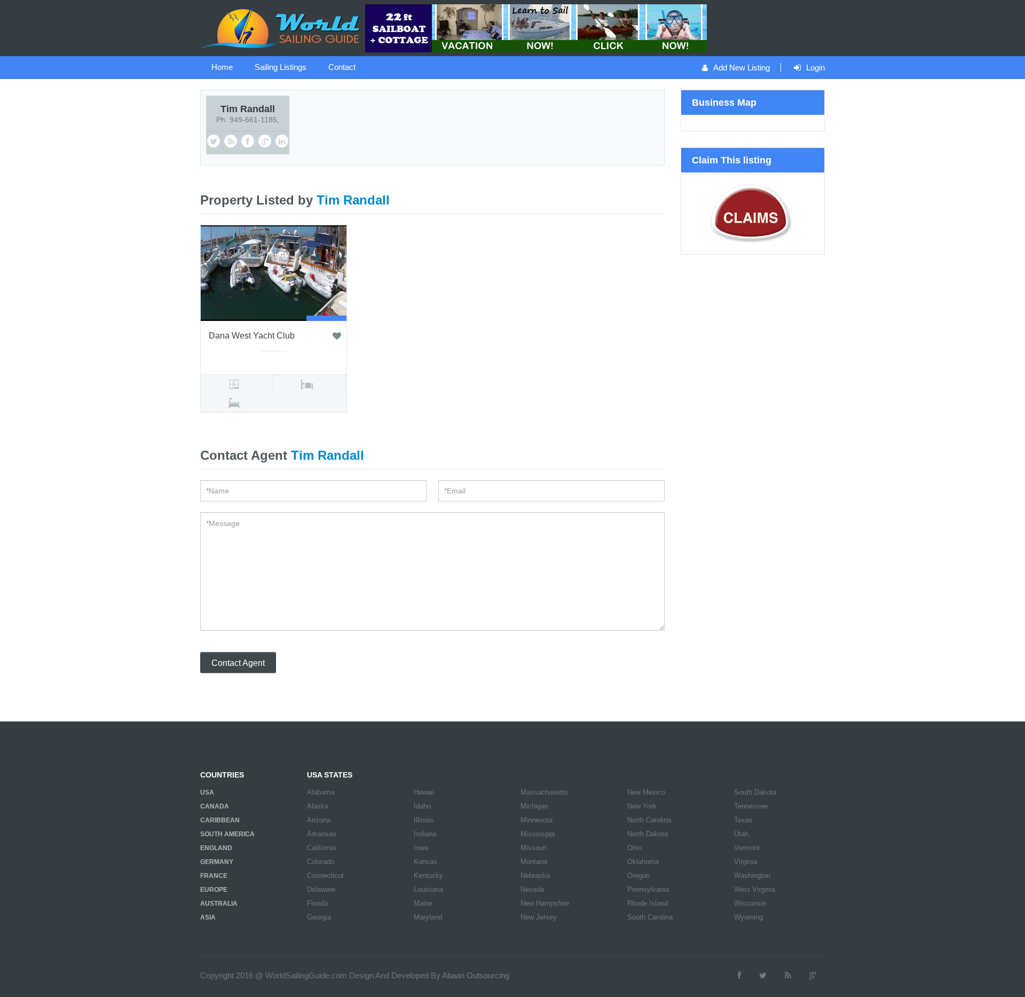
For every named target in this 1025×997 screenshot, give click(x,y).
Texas (743, 820)
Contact (342, 67)
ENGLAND (216, 848)
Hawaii (424, 792)
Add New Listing (741, 67)
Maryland (428, 917)
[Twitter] (763, 975)
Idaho (422, 806)
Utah (741, 834)
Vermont (747, 848)
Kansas (425, 862)
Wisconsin (750, 903)
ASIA (208, 917)
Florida (317, 903)
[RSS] (788, 975)
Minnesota (537, 820)
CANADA (214, 806)
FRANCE (213, 876)
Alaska (317, 806)
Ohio (634, 848)
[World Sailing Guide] (281, 27)
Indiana (425, 834)
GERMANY (216, 862)
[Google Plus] (813, 975)
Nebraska (535, 876)
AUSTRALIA (219, 903)
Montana (534, 862)
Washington (752, 876)
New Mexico (646, 792)
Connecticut (325, 876)
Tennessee (751, 806)
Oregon (638, 876)
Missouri (534, 848)
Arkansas (321, 834)
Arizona (318, 820)
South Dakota (755, 792)
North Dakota (647, 834)
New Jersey (539, 917)
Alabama (320, 792)
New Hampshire (545, 903)
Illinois (423, 820)
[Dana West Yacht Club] (273, 272)
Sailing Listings (280, 67)
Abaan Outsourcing (475, 975)
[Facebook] (739, 975)
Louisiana (428, 889)
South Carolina (650, 917)
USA (207, 792)
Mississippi (538, 834)
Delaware (321, 889)
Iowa (421, 848)
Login (815, 67)
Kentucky (428, 876)
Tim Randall (247, 109)
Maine (423, 903)
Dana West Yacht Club (252, 335)
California (321, 848)
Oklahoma (643, 862)
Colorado (320, 862)
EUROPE (213, 889)
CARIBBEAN (220, 820)
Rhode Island (647, 903)
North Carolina (649, 820)
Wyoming (748, 917)
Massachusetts (544, 792)
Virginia (745, 862)
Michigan (534, 806)
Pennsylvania (648, 889)
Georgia (319, 917)
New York (642, 806)
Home (222, 67)
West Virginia (754, 889)
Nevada (532, 889)
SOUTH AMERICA (227, 834)
